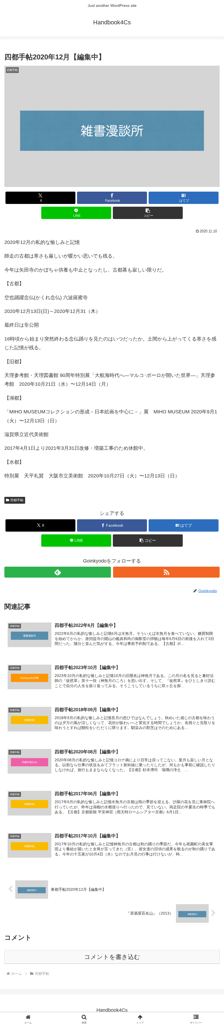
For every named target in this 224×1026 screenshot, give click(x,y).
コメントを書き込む (112, 956)
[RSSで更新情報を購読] (166, 572)
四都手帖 (16, 500)
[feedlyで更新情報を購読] (57, 572)
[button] (148, 213)
